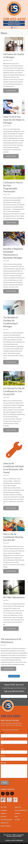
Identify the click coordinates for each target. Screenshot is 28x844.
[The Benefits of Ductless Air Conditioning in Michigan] (14, 307)
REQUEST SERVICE (6, 826)
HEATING (3, 813)
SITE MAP (17, 819)
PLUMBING (4, 810)
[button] (14, 676)
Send (4, 782)
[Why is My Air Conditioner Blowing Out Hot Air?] (14, 524)
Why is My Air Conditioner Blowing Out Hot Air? (13, 537)
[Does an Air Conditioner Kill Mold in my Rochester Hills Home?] (14, 449)
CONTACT (17, 813)
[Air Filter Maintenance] (14, 587)
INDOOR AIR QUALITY (7, 819)
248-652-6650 (14, 19)
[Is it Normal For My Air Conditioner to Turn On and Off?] (14, 378)
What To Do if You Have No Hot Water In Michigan (13, 119)
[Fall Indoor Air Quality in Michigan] (14, 44)
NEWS (16, 816)
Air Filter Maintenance (14, 597)
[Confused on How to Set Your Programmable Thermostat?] (14, 172)
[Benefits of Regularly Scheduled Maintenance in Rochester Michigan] (14, 238)
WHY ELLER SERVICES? (21, 810)
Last (2, 745)
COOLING (3, 816)
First (2, 738)
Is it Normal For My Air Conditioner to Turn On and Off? (14, 391)
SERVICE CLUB (5, 822)
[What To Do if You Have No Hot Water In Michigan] (14, 106)
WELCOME (4, 807)
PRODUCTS (18, 807)
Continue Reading (12, 90)
